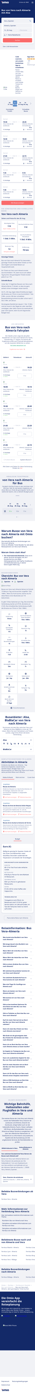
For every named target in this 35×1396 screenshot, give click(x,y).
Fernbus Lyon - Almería (9, 1251)
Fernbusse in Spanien (23, 1285)
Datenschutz (5, 1385)
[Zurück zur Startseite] (5, 2)
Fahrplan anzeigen (9, 252)
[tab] (9, 110)
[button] (10, 30)
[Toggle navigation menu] (32, 2)
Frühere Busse (10, 460)
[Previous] (4, 504)
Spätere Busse (25, 460)
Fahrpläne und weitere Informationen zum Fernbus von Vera (16, 1224)
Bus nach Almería (7, 1287)
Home (3, 1285)
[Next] (31, 103)
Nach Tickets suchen (9, 229)
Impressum (5, 1381)
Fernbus (10, 1285)
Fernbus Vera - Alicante (9, 1199)
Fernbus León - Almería (9, 1256)
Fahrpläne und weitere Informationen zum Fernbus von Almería (16, 1229)
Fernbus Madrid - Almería (10, 1247)
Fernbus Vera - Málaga (9, 1260)
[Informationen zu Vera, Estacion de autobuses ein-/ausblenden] (31, 1179)
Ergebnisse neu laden (16, 349)
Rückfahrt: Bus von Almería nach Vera (15, 1221)
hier (21, 468)
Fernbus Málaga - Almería (10, 1277)
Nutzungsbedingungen (20, 1381)
